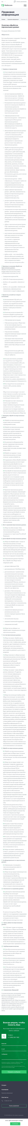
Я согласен (15, 1123)
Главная (3, 19)
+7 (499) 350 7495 (13, 1037)
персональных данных (15, 1063)
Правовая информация (13, 19)
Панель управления (21, 1)
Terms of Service (9, 1067)
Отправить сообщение (14, 1072)
